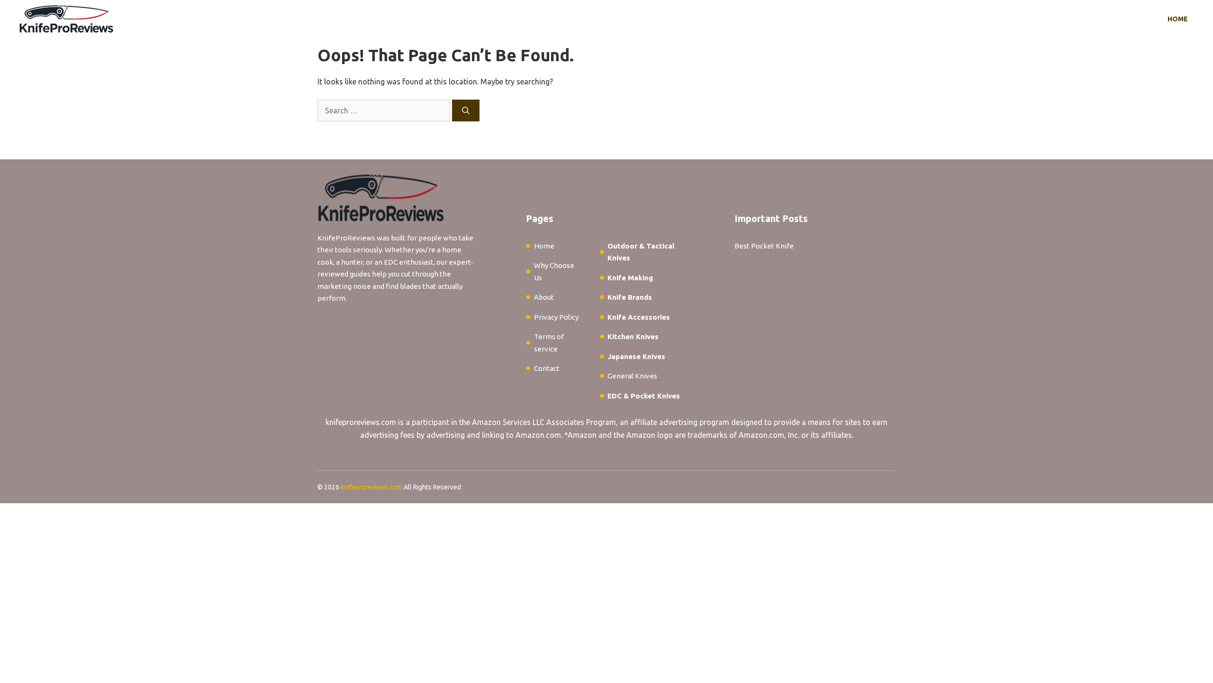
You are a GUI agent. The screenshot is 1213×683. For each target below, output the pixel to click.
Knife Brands (629, 297)
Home (1178, 19)
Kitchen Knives (633, 336)
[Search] (466, 110)
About (544, 297)
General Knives (632, 376)
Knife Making (630, 278)
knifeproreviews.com (361, 422)
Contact (547, 368)
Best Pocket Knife (764, 246)
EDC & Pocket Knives (643, 396)
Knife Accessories (638, 317)
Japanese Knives (636, 356)
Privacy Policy (556, 317)
